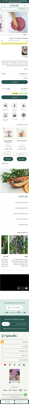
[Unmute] (18, 288)
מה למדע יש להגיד (22, 219)
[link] (26, 288)
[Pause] (22, 288)
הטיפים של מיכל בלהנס (20, 213)
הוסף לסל (21, 159)
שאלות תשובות (23, 224)
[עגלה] (2, 5)
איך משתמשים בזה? (22, 208)
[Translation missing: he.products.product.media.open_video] (24, 50)
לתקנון (4, 328)
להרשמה (5, 324)
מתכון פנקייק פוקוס (24, 57)
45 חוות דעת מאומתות (14, 40)
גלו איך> (10, 2)
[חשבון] (24, 5)
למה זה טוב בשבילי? (21, 202)
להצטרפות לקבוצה (16, 307)
